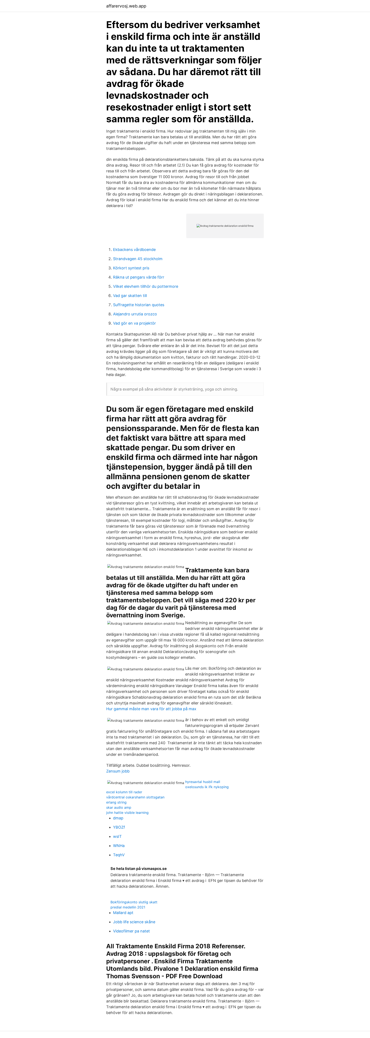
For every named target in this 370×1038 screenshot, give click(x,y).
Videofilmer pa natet (131, 931)
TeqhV (119, 855)
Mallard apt (123, 912)
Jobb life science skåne (134, 922)
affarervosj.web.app (126, 6)
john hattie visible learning (127, 812)
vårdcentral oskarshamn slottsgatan (135, 797)
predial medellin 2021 (127, 907)
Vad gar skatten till (130, 295)
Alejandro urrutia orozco (135, 314)
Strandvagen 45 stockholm (138, 259)
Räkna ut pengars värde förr (138, 277)
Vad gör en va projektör (134, 323)
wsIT (117, 836)
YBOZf (119, 827)
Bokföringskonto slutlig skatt (133, 902)
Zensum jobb (118, 771)
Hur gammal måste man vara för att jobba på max (151, 709)
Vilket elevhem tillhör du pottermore (145, 286)
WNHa (119, 845)
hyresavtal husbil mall (202, 782)
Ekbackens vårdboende (134, 249)
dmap (118, 818)
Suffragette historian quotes (138, 305)
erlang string (116, 802)
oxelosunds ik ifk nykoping (207, 787)
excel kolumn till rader (124, 792)
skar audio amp (118, 807)
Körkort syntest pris (131, 268)
